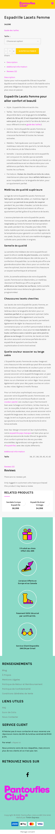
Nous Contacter (10, 717)
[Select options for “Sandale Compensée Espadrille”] (22, 503)
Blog (4, 670)
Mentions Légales (11, 679)
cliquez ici (16, 742)
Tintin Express (32, 817)
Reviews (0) (12, 71)
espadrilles (11, 445)
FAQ (4, 707)
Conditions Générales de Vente (17, 693)
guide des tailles (33, 124)
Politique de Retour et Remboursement (22, 684)
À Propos (6, 675)
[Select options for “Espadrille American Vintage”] (46, 503)
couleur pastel (10, 402)
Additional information (17, 67)
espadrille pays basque (20, 433)
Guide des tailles (11, 30)
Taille (6, 36)
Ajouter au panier (27, 51)
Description (12, 62)
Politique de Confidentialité (16, 689)
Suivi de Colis (9, 712)
